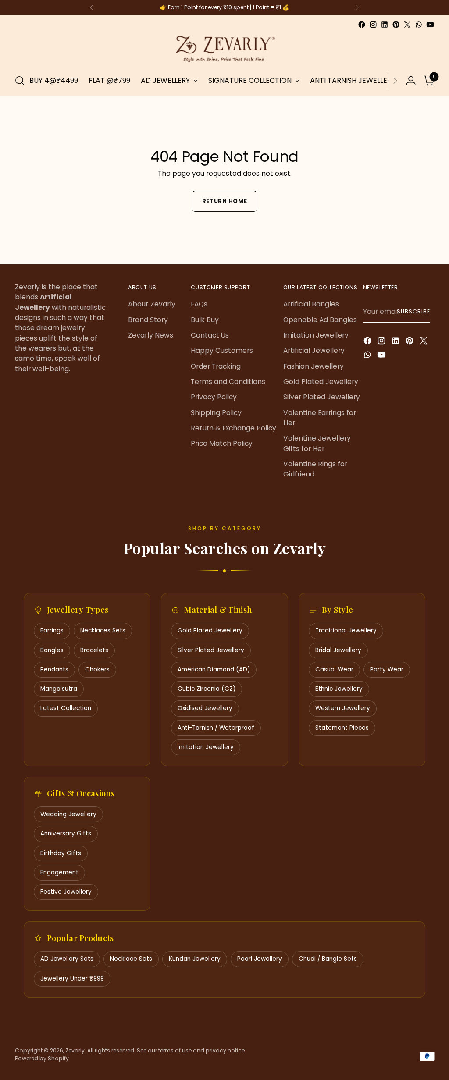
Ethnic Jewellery (339, 689)
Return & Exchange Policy (233, 428)
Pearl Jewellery (259, 959)
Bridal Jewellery (338, 650)
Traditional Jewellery (346, 630)
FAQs (199, 304)
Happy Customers (222, 350)
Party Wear (386, 669)
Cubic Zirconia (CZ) (206, 689)
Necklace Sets (131, 959)
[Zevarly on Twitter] (407, 24)
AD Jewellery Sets (66, 959)
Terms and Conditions (228, 381)
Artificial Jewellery (314, 350)
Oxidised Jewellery (205, 708)
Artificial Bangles (311, 304)
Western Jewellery (342, 708)
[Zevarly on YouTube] (430, 24)
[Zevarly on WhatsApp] (419, 24)
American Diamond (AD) (214, 669)
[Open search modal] (20, 80)
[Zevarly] (224, 48)
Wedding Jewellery (68, 814)
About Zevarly (151, 304)
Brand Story (148, 319)
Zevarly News (150, 335)
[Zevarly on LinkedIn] (384, 24)
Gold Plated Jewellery (320, 381)
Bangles (52, 650)
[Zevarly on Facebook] (362, 24)
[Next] (357, 7)
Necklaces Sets (102, 630)
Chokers (97, 669)
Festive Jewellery (66, 892)
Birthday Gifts (60, 853)
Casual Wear (334, 669)
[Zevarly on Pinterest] (396, 24)
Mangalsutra (58, 689)
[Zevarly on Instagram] (373, 24)
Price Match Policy (222, 443)
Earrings (52, 630)
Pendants (54, 669)
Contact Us (210, 335)
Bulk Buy (205, 319)
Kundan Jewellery (195, 959)
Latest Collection (65, 708)
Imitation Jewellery (316, 335)
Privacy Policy (214, 396)
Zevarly (75, 1050)
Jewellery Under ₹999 (72, 978)
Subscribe (413, 311)
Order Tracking (216, 366)
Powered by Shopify (42, 1058)
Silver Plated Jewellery (321, 396)
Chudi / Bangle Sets (328, 959)
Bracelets (94, 650)
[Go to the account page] (411, 80)
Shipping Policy (216, 412)
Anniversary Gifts (65, 833)
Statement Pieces (342, 728)
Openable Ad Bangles (320, 319)
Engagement (59, 872)
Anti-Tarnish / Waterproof (216, 728)
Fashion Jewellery (313, 366)
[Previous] (91, 7)
